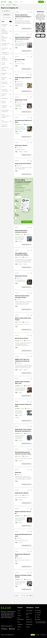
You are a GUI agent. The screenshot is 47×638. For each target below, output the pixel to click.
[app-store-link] (12, 628)
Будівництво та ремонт (5, 25)
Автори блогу (29, 619)
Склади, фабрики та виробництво (5, 58)
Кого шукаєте (15, 207)
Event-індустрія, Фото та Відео (5, 116)
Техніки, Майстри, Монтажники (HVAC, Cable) (5, 31)
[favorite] (31, 12)
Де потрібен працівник (17, 214)
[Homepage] (3, 1)
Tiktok (38, 617)
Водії (3, 21)
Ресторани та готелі (5, 48)
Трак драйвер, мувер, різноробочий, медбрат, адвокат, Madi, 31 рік (21, 254)
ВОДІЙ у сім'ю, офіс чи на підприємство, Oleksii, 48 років (22, 361)
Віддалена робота (4, 78)
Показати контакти (26, 28)
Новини (19, 626)
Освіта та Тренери (4, 102)
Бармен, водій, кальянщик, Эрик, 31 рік (22, 382)
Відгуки (27, 617)
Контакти (28, 626)
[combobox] (17, 197)
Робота (10, 1)
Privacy (37, 634)
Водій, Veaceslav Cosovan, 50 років (23, 405)
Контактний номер (15, 194)
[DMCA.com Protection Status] (33, 635)
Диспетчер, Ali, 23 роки (21, 338)
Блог (19, 629)
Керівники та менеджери (5, 125)
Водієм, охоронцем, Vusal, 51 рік (23, 512)
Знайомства (20, 624)
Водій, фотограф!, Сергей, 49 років (23, 78)
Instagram (39, 610)
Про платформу (29, 610)
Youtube (38, 614)
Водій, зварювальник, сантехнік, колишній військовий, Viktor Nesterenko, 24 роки (21, 233)
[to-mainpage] (6, 608)
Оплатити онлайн (41, 622)
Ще (21, 1)
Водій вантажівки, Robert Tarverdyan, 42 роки (22, 296)
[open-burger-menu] (45, 2)
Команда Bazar (29, 624)
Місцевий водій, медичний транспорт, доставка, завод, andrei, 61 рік (23, 453)
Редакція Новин (29, 621)
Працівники (8, 4)
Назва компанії (15, 201)
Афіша (19, 621)
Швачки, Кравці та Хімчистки (5, 110)
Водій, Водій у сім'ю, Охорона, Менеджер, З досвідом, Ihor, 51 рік (23, 431)
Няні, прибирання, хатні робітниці (4, 38)
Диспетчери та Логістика (4, 82)
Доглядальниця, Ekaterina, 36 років (23, 121)
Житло (19, 613)
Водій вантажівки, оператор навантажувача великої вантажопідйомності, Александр (23, 39)
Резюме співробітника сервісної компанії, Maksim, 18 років (23, 16)
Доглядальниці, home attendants (5, 69)
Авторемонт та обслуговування (5, 53)
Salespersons (5, 98)
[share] (28, 12)
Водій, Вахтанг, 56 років (21, 493)
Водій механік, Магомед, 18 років (22, 555)
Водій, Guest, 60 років (21, 276)
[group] (6, 16)
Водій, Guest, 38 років (21, 145)
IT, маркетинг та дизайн (5, 106)
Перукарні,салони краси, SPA (6, 44)
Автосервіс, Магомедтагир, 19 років (23, 535)
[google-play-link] (4, 628)
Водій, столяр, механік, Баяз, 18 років (23, 318)
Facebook (39, 612)
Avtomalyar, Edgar (20, 59)
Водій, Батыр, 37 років (21, 100)
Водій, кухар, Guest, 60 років (23, 163)
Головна (2, 4)
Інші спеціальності (5, 121)
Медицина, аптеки (4, 94)
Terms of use (43, 634)
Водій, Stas (18, 472)
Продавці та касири (4, 74)
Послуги (16, 1)
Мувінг (3, 86)
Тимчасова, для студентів (5, 90)
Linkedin (38, 619)
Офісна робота (3, 63)
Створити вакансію (27, 221)
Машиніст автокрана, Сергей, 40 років (23, 576)
